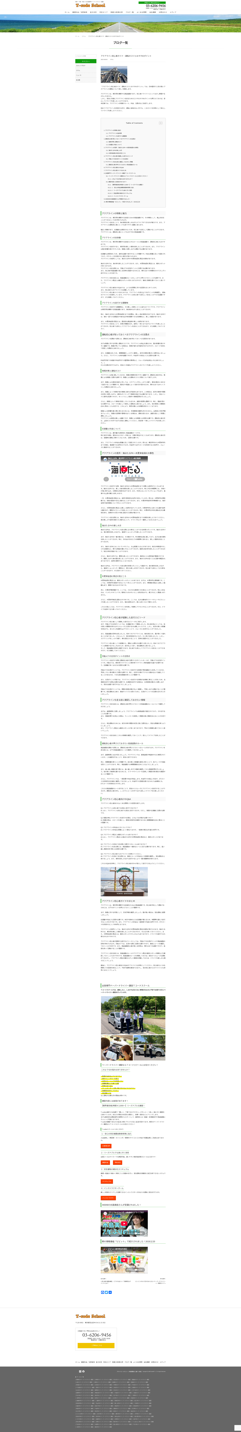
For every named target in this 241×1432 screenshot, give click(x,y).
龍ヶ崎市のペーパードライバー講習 (123, 1424)
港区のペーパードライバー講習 (104, 1387)
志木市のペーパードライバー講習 (105, 1413)
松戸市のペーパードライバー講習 (122, 1395)
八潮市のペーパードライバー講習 (140, 1395)
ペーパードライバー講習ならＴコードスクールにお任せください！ (128, 176)
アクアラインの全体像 (115, 133)
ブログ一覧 (130, 12)
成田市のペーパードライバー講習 (84, 1405)
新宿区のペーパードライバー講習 (84, 1384)
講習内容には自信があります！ (118, 182)
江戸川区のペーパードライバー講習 (141, 1390)
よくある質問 (142, 12)
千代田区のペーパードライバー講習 (85, 1387)
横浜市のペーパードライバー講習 (103, 1426)
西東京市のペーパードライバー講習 (124, 1400)
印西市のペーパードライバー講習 (123, 1419)
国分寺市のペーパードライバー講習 (85, 1416)
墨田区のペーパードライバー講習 (140, 1379)
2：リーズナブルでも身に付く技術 (122, 190)
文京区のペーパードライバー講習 (103, 1384)
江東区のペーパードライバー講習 (102, 1382)
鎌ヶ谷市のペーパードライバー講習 (124, 1403)
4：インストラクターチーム (120, 196)
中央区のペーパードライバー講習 (140, 1384)
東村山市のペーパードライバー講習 (124, 1416)
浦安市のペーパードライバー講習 (103, 1395)
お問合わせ (163, 12)
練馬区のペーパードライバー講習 (103, 1390)
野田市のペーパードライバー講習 (123, 1405)
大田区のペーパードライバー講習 (141, 1392)
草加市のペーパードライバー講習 (139, 1398)
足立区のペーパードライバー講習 (122, 1390)
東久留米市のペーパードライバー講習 (144, 1416)
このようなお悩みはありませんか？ (122, 179)
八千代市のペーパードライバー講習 (85, 1419)
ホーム (67, 12)
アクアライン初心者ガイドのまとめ (115, 170)
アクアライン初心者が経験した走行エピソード (119, 156)
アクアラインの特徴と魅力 (113, 130)
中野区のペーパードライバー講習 (122, 1384)
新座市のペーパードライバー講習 (84, 1408)
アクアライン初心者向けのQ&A (114, 167)
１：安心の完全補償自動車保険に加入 (123, 187)
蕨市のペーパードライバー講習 (121, 1411)
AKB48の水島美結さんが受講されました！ (117, 199)
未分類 (78, 80)
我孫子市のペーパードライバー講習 (104, 1405)
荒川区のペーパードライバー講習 (122, 1379)
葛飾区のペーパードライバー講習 (84, 1379)
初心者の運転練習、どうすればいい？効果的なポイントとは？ (116, 1282)
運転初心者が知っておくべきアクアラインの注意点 (120, 139)
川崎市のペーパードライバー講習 (84, 1426)
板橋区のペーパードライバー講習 (120, 1382)
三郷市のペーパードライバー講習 (84, 1398)
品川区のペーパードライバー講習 (84, 1390)
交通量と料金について (115, 144)
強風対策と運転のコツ (115, 142)
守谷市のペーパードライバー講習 (84, 1424)
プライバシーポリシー (122, 1371)
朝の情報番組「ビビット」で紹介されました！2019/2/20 (123, 202)
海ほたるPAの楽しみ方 (115, 150)
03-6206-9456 (156, 6)
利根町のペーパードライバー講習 (103, 1424)
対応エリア (104, 12)
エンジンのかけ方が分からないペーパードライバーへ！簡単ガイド (150, 1282)
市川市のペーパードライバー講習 (84, 1395)
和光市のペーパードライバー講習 (103, 1411)
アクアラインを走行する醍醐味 (118, 136)
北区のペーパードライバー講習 (84, 1382)
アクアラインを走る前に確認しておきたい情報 (119, 162)
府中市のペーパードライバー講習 (104, 1416)
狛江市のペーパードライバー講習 (142, 1400)
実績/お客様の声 (117, 12)
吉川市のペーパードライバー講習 (84, 1411)
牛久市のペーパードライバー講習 (141, 1424)
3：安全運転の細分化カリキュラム (122, 193)
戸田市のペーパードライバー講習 (103, 1408)
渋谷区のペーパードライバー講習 (122, 1387)
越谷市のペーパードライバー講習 (139, 1411)
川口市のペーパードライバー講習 (120, 1398)
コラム (111, 59)
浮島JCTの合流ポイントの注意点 (118, 159)
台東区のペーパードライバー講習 (103, 1379)
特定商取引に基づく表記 (135, 1371)
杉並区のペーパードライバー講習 (123, 1392)
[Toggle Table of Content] (160, 123)
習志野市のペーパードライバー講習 (85, 1403)
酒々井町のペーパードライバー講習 (85, 1421)
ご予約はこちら (97, 1345)
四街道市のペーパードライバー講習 (142, 1405)
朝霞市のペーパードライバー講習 (122, 1408)
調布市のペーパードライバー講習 (124, 1413)
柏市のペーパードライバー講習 (103, 1398)
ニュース (78, 75)
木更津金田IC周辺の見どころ (117, 153)
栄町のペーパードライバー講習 (104, 1421)
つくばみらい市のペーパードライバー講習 (143, 1421)
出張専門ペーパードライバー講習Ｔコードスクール (120, 173)
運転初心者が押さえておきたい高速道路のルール (123, 165)
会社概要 (152, 12)
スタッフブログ (80, 65)
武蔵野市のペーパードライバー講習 (85, 1400)
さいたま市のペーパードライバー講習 (85, 1413)
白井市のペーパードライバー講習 (141, 1419)
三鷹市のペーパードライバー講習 (104, 1400)
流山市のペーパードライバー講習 (104, 1403)
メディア (173, 12)
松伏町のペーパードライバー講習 (140, 1408)
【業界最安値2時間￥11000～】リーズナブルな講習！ (128, 185)
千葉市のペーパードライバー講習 (142, 1403)
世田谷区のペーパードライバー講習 (104, 1392)
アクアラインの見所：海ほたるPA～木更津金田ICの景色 (121, 147)
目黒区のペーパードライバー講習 (140, 1387)
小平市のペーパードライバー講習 (142, 1413)
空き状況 (93, 12)
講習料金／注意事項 (79, 12)
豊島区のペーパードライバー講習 (139, 1382)
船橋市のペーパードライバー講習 (84, 1392)
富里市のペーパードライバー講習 (104, 1419)
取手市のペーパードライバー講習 (122, 1421)
